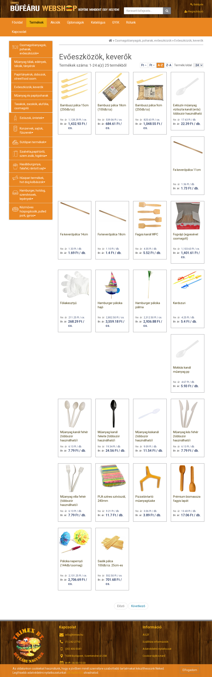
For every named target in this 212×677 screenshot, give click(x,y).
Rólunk (131, 22)
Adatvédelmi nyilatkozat (157, 648)
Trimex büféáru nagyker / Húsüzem (28, 645)
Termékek (36, 22)
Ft (143, 65)
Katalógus (98, 22)
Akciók (55, 22)
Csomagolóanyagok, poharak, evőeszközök (143, 40)
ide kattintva (75, 672)
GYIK (115, 22)
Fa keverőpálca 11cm (187, 169)
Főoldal (17, 22)
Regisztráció (195, 11)
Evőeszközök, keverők (28, 87)
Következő (138, 606)
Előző (120, 606)
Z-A (168, 65)
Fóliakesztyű (68, 303)
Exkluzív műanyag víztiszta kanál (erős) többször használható (187, 109)
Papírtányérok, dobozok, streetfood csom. (30, 76)
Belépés (198, 4)
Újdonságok (75, 22)
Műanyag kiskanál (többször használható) (147, 436)
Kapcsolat (19, 32)
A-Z (160, 65)
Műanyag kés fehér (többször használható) (185, 436)
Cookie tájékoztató (154, 655)
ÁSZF (146, 634)
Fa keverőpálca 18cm (111, 234)
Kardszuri (179, 303)
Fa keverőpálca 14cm (74, 234)
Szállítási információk (156, 641)
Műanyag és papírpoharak (31, 95)
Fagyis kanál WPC (146, 234)
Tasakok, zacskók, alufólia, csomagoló (31, 106)
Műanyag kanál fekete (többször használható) (109, 436)
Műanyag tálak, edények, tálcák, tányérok (30, 64)
